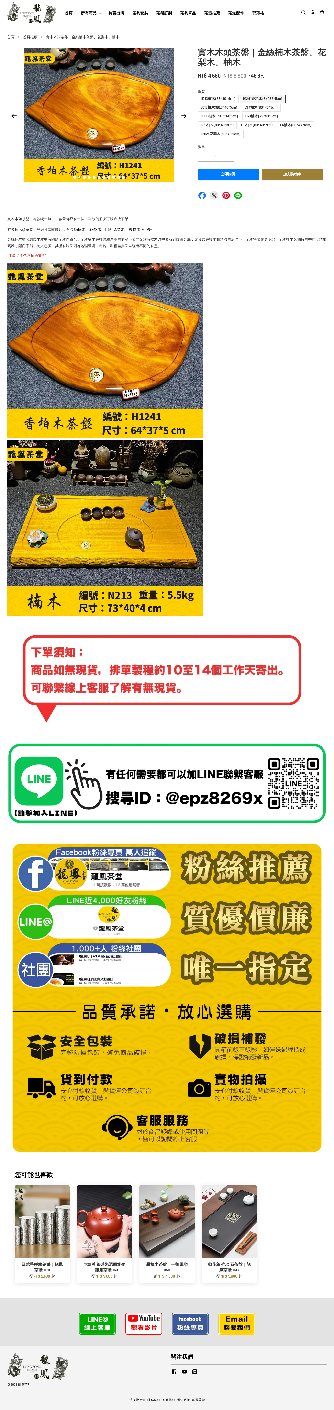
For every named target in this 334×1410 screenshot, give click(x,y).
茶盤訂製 (164, 13)
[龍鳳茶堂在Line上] (194, 1374)
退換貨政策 (137, 1400)
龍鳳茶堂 (198, 1400)
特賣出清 (116, 13)
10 (118, 177)
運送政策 (183, 1400)
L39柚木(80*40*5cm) (217, 125)
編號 (201, 91)
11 (123, 177)
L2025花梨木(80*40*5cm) (220, 134)
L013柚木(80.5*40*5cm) (219, 107)
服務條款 (168, 1400)
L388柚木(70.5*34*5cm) (219, 116)
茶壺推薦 (212, 13)
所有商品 (89, 13)
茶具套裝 (140, 13)
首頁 (69, 13)
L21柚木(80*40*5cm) (257, 125)
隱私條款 (153, 1400)
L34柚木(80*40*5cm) (261, 107)
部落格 (258, 13)
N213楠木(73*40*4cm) (218, 98)
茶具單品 (188, 13)
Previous (14, 116)
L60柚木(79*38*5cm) (261, 116)
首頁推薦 (30, 37)
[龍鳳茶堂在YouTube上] (184, 1374)
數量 (201, 147)
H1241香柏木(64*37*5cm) (262, 98)
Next (184, 116)
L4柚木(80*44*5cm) (295, 125)
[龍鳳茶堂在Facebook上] (174, 1374)
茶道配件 (236, 13)
